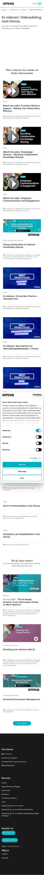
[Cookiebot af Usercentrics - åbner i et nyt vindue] (33, 395)
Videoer (23, 10)
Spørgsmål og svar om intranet (12, 806)
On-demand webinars (9, 798)
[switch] (39, 437)
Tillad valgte (22, 471)
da (33, 3)
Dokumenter (6, 790)
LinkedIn (5, 854)
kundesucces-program (9, 758)
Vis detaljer (34, 458)
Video (4, 802)
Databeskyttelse (9, 765)
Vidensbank (13, 10)
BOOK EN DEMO (9, 840)
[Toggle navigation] (39, 3)
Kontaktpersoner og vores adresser (14, 762)
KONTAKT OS (8, 833)
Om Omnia (7, 754)
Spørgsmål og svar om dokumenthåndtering (17, 809)
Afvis (22, 478)
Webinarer (5, 794)
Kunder (4, 783)
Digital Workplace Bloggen (11, 786)
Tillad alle (22, 464)
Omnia (4, 10)
